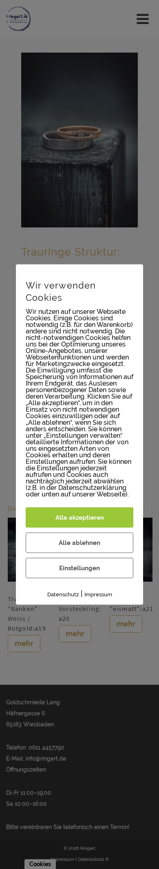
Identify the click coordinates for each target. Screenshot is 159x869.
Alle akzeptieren (79, 517)
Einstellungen (79, 568)
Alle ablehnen (79, 543)
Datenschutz (63, 594)
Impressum (98, 594)
